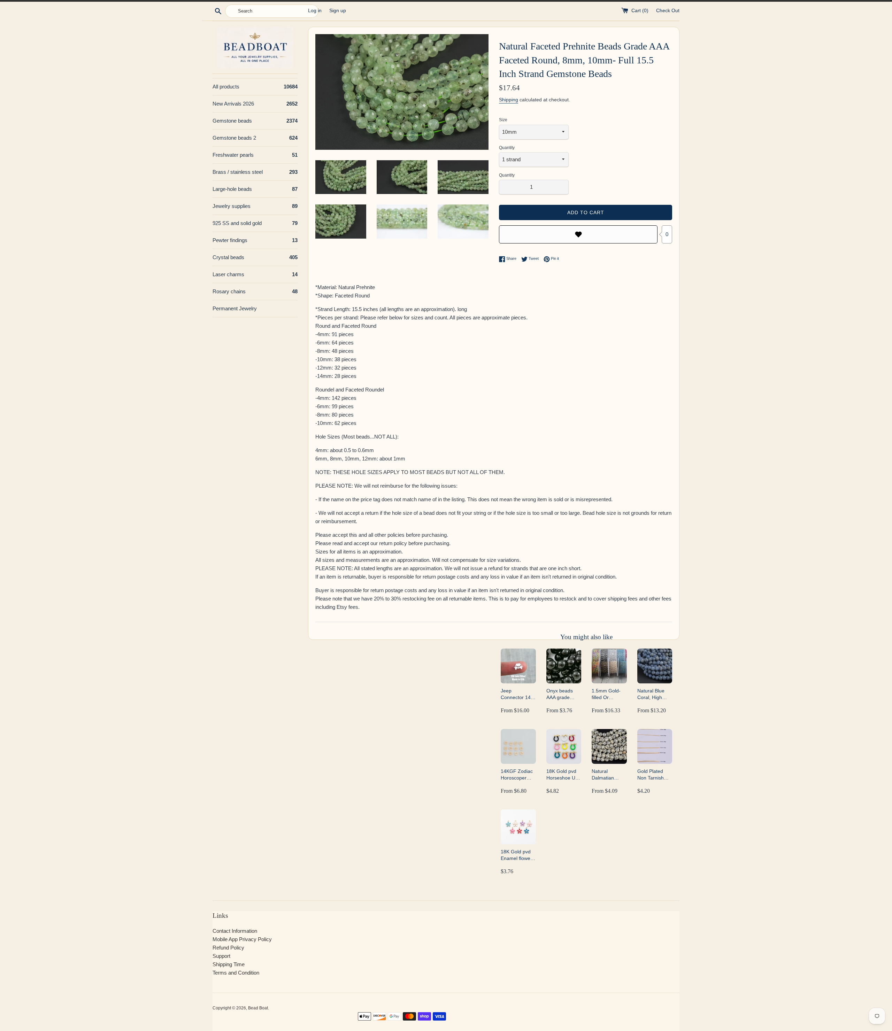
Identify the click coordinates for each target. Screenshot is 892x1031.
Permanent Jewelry (235, 308)
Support (221, 956)
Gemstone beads (255, 121)
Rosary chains (255, 291)
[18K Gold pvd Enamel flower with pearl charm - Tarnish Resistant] (518, 826)
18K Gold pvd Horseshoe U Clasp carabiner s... (563, 774)
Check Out (667, 10)
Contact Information (235, 931)
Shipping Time (229, 964)
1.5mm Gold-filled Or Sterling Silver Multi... (607, 694)
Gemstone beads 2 (255, 138)
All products (255, 87)
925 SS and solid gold (255, 223)
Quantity (507, 147)
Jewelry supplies (255, 206)
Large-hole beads (255, 189)
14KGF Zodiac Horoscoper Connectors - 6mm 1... (517, 774)
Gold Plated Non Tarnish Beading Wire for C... (652, 774)
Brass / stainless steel (255, 172)
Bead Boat (258, 1008)
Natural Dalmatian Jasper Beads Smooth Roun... (609, 774)
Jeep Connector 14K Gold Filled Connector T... (517, 694)
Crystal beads (255, 257)
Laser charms (255, 274)
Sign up (337, 10)
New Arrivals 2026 (255, 104)
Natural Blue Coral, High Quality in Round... (650, 694)
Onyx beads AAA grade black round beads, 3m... (560, 694)
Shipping (508, 99)
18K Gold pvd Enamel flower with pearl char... (516, 855)
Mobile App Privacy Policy (242, 939)
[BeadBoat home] (255, 47)
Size (503, 119)
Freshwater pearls (255, 155)
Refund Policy (228, 948)
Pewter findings (255, 240)
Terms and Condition (236, 973)
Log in (315, 10)
